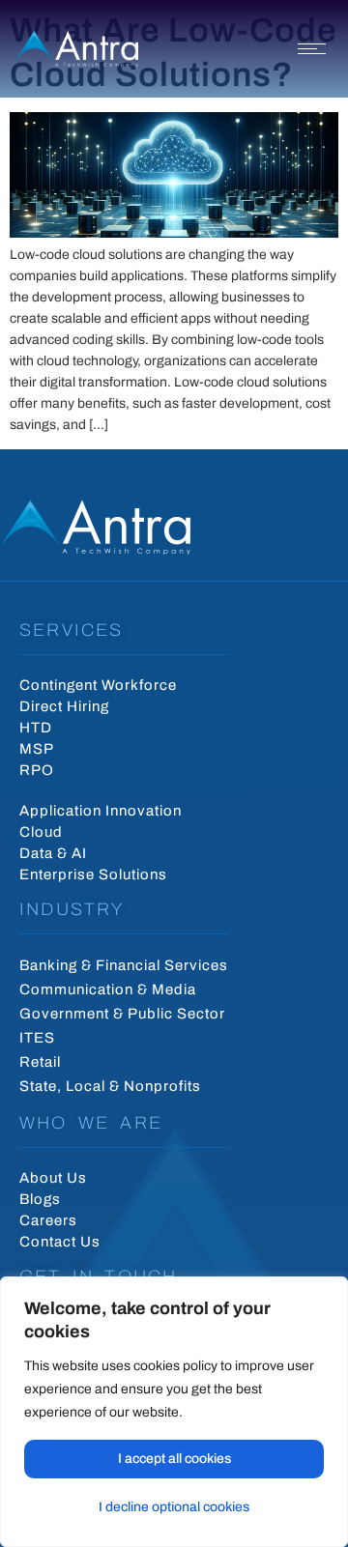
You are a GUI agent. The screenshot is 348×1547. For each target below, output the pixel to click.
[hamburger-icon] (312, 49)
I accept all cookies (174, 1458)
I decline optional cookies (174, 1507)
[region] (174, 1411)
